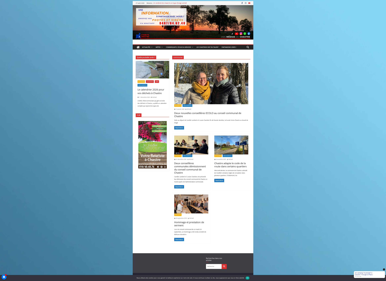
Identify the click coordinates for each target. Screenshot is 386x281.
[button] (151, 47)
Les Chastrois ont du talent (207, 47)
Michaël (189, 109)
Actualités (146, 47)
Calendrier (150, 81)
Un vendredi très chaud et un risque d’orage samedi (170, 3)
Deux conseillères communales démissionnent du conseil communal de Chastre (190, 168)
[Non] (383, 278)
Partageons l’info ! (229, 47)
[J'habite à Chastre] (138, 47)
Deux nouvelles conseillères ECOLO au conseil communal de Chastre (207, 114)
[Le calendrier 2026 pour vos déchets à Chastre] (152, 69)
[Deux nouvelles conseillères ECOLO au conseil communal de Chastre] (211, 83)
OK (247, 278)
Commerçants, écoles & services (178, 47)
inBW (157, 81)
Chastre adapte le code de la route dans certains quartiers (230, 165)
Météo (158, 47)
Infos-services (187, 105)
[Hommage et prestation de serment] (191, 203)
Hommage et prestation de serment (189, 224)
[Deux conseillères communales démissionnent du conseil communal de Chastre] (191, 145)
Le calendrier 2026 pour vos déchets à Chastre (151, 91)
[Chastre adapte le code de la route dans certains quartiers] (231, 145)
